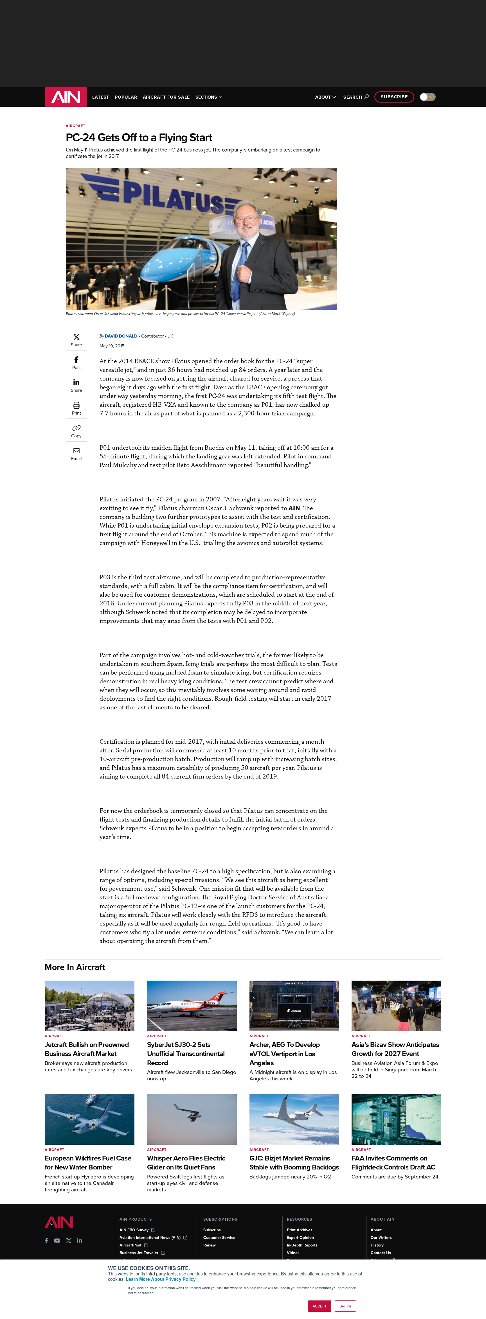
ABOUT (323, 97)
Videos (293, 1252)
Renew (209, 1245)
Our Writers (381, 1237)
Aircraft (76, 125)
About (376, 1230)
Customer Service (219, 1237)
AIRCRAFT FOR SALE (166, 97)
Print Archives (299, 1230)
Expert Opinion (300, 1237)
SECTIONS (206, 97)
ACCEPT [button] (320, 1306)
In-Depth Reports (302, 1245)
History (377, 1245)
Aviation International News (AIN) (150, 1237)
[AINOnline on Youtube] (57, 1241)
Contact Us (381, 1252)
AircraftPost (130, 1245)
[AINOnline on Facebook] (46, 1241)
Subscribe (394, 97)
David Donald (121, 336)
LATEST (100, 97)
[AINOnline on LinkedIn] (79, 1241)
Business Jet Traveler (139, 1252)
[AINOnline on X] (68, 1241)
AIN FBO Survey (134, 1230)
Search (353, 97)
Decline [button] (345, 1306)
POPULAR (126, 97)
